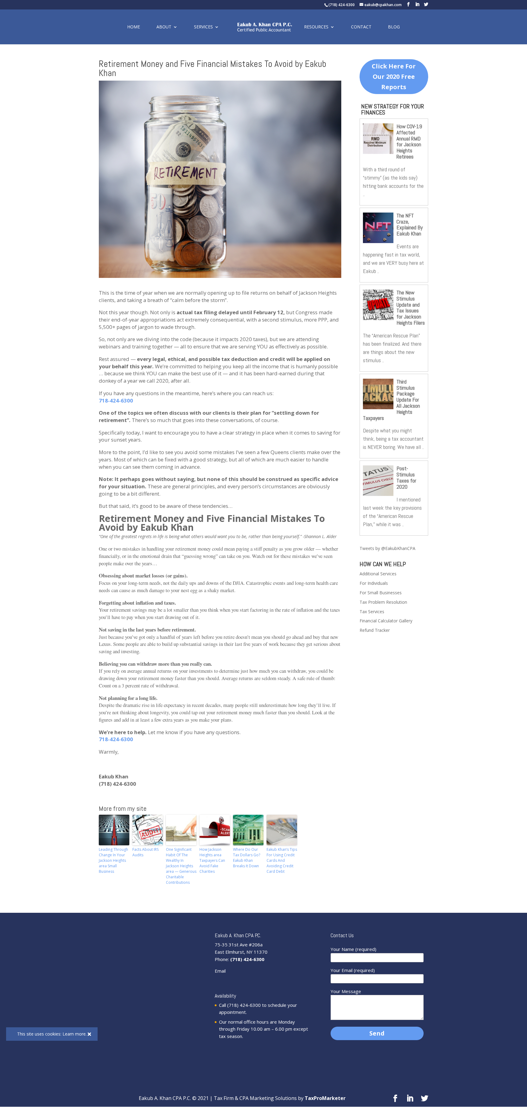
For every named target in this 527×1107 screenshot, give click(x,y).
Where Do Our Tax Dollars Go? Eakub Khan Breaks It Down (246, 857)
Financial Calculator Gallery (386, 621)
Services (203, 27)
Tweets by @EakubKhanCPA (387, 548)
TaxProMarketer (325, 1098)
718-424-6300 (116, 400)
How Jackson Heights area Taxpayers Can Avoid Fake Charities (212, 860)
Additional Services (378, 574)
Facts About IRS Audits (145, 852)
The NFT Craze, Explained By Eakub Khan (409, 224)
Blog (394, 27)
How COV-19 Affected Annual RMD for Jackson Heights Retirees (409, 141)
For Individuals (374, 583)
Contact (361, 27)
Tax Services (372, 611)
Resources (316, 27)
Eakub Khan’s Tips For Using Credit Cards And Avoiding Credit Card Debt (282, 860)
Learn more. (75, 1034)
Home (133, 27)
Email (220, 971)
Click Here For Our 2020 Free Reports (394, 76)
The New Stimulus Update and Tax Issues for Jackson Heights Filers (410, 307)
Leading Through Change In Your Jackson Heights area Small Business (113, 860)
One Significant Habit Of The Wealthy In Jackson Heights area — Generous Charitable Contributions (181, 866)
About (163, 27)
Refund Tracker (375, 630)
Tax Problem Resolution (383, 602)
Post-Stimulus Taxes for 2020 (406, 477)
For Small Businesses (381, 592)
